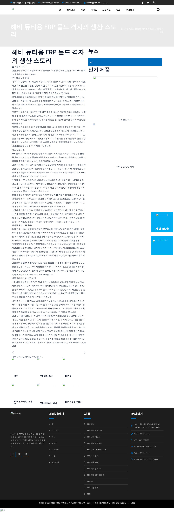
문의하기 (130, 10)
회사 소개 (71, 10)
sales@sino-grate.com (50, 2)
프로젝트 (106, 10)
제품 (83, 10)
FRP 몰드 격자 (125, 119)
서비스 (94, 10)
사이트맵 (131, 503)
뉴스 (118, 10)
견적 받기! (162, 229)
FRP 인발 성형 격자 (125, 166)
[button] (158, 10)
